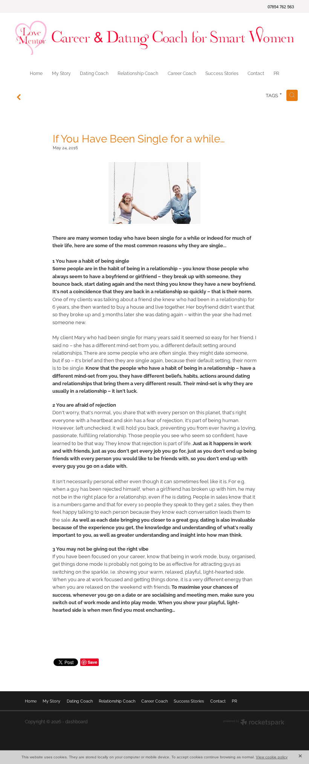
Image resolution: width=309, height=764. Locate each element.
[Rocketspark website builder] (254, 723)
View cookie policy (272, 757)
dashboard (76, 721)
